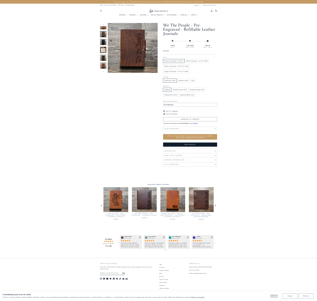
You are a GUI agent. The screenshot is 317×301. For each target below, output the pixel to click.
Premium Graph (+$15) (197, 89)
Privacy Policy (163, 282)
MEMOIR (122, 15)
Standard (167, 89)
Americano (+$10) (169, 80)
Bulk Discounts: (172, 129)
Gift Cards (121, 5)
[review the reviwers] (140, 237)
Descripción (170, 151)
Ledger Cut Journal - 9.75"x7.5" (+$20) (176, 71)
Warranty (162, 285)
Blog (160, 273)
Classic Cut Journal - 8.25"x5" (173, 61)
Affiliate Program (164, 288)
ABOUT (194, 15)
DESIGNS (184, 15)
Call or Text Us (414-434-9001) (108, 5)
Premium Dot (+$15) (170, 95)
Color (166, 77)
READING (143, 15)
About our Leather (173, 155)
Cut (165, 57)
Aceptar (289, 296)
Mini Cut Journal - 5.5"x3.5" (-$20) (197, 61)
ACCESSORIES (172, 15)
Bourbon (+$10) (183, 80)
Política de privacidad (197, 297)
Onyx (193, 80)
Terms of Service (163, 279)
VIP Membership (129, 5)
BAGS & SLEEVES (157, 15)
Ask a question (171, 164)
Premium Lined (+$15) (180, 89)
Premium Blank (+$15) (187, 95)
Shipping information (174, 160)
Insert (166, 86)
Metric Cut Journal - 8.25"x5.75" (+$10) (176, 66)
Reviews (161, 276)
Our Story (162, 267)
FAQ (160, 264)
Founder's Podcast (164, 270)
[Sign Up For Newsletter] (124, 273)
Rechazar (306, 296)
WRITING (132, 15)
